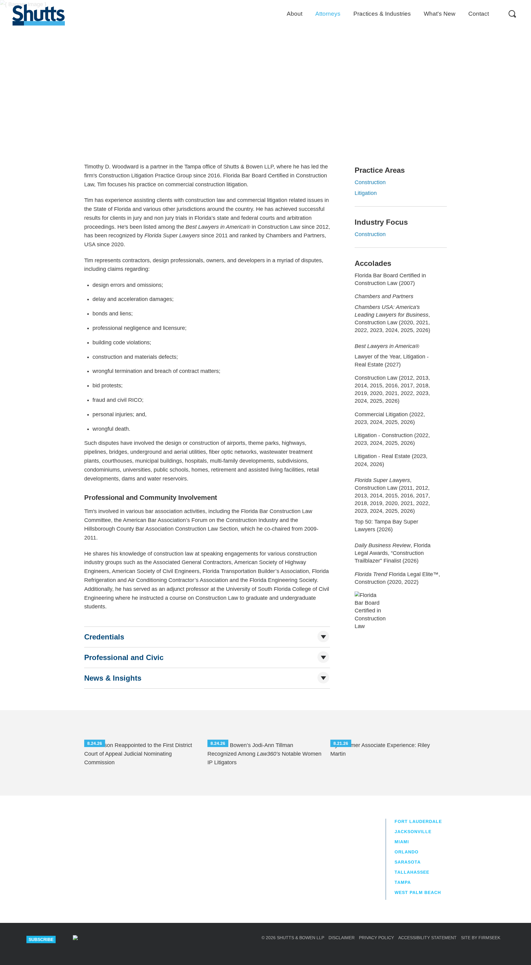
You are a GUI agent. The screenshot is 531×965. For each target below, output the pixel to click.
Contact (478, 13)
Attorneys (327, 13)
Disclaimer (341, 937)
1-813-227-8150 (212, 113)
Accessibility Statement (427, 937)
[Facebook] (140, 939)
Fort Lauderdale (418, 821)
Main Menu (261, 3)
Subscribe (41, 939)
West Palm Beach (418, 892)
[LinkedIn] (97, 939)
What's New (439, 13)
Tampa (199, 106)
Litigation (366, 193)
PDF (424, 94)
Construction (370, 182)
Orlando (407, 851)
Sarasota (408, 862)
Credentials (104, 637)
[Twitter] (118, 939)
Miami (402, 841)
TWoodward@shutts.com (219, 121)
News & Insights (112, 678)
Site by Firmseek (480, 937)
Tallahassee (412, 872)
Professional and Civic (123, 657)
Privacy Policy (376, 937)
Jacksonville (413, 831)
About (294, 13)
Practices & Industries (382, 13)
